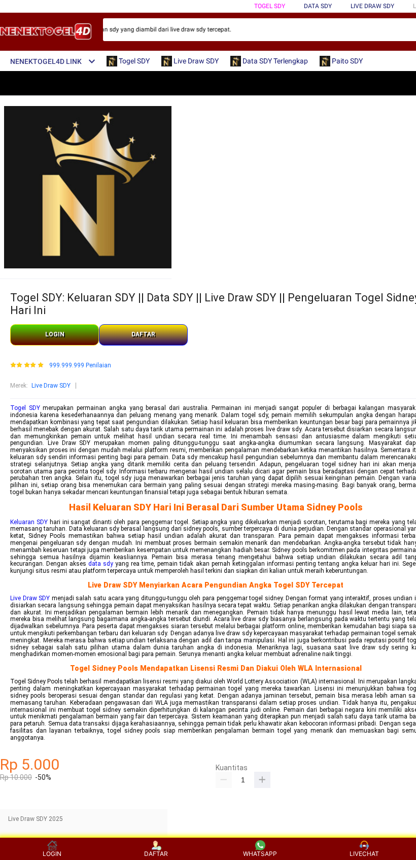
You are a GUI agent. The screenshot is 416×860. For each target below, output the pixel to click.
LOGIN (54, 334)
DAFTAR (143, 334)
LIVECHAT (364, 853)
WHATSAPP (260, 853)
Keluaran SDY (29, 522)
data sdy (100, 563)
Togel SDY (269, 6)
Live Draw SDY (372, 6)
